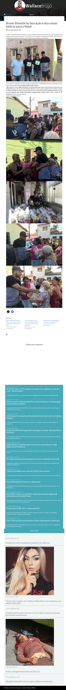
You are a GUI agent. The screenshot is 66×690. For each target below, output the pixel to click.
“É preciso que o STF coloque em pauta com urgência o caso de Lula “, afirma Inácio (32, 390)
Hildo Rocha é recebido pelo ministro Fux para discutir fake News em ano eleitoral (31, 445)
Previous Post (11, 338)
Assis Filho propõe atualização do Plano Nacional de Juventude (33, 520)
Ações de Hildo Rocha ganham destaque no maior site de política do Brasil (33, 431)
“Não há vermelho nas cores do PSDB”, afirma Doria (28, 471)
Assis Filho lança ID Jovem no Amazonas (23, 482)
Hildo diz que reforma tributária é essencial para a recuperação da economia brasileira (33, 402)
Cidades (31, 30)
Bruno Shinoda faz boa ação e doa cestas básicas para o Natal (24, 334)
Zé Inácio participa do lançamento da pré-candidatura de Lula (32, 459)
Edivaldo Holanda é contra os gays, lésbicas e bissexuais (29, 681)
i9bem (33, 688)
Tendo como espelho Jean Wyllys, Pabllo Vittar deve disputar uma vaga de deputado (33, 602)
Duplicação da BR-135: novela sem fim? (23, 508)
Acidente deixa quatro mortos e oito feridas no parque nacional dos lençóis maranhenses (33, 614)
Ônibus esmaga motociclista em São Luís (23, 671)
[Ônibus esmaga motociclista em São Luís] (34, 642)
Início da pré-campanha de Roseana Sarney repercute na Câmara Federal (33, 417)
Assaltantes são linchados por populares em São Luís (28, 543)
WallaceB (25, 30)
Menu (32, 14)
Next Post (58, 338)
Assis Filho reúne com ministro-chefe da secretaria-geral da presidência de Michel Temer (31, 495)
